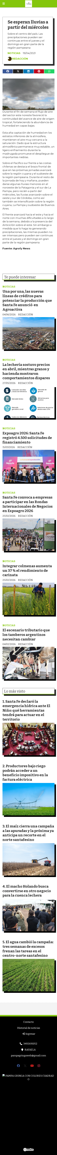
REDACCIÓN (20, 58)
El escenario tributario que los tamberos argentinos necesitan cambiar (26, 634)
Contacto (28, 1022)
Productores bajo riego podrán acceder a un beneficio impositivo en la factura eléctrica (25, 773)
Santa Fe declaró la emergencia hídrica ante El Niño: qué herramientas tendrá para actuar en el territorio (26, 710)
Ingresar (30, 1033)
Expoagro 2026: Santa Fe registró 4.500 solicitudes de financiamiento (27, 437)
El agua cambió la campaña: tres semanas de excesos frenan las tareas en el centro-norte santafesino (27, 949)
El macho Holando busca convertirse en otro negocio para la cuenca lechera (26, 890)
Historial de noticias (28, 1028)
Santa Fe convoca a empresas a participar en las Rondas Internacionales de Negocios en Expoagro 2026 (27, 504)
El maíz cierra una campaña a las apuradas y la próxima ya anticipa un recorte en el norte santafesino (28, 833)
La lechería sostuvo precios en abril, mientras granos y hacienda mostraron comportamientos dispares (26, 371)
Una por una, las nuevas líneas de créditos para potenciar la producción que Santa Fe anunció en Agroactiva (27, 300)
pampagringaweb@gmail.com (28, 1055)
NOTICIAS (14, 53)
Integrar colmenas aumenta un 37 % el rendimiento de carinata (27, 570)
